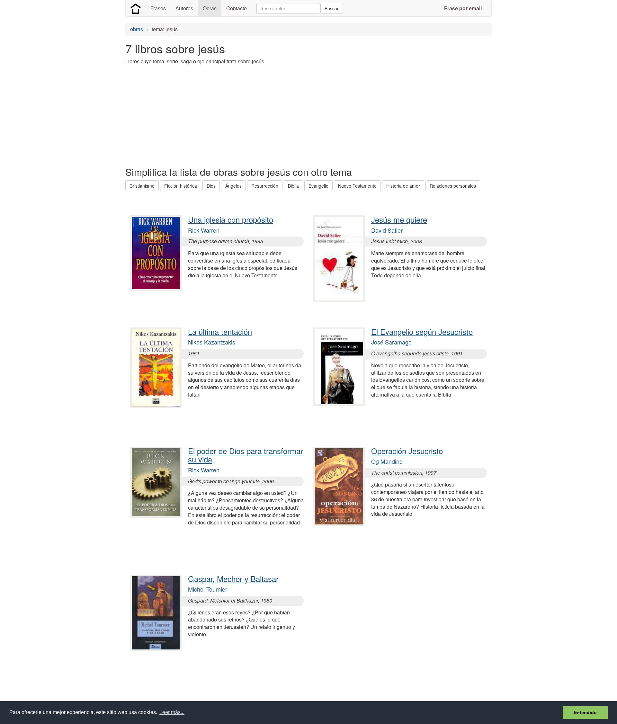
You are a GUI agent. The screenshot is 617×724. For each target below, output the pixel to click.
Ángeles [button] (233, 186)
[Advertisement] (242, 115)
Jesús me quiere (399, 219)
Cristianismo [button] (142, 186)
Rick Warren (203, 230)
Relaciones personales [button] (453, 186)
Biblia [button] (293, 186)
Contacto (236, 8)
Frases (158, 8)
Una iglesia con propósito (230, 219)
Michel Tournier (207, 589)
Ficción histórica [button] (180, 186)
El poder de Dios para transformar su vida (245, 455)
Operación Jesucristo (407, 450)
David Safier (387, 230)
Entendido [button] (585, 712)
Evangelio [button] (318, 186)
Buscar (332, 8)
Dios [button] (211, 186)
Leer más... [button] (171, 712)
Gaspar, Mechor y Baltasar (233, 578)
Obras (210, 8)
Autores (184, 8)
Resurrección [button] (264, 186)
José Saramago (391, 342)
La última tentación (220, 331)
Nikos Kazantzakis (211, 342)
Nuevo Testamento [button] (357, 186)
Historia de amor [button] (403, 186)
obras (136, 29)
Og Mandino (387, 461)
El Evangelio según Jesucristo (422, 331)
